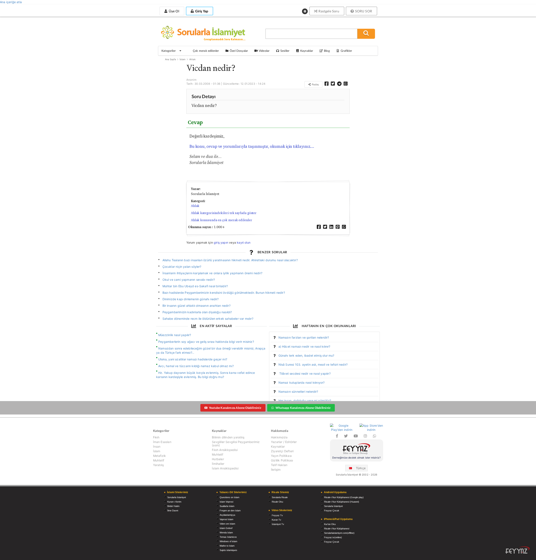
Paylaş (315, 84)
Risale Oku (277, 501)
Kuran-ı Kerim (174, 501)
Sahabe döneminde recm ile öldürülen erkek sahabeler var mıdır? (207, 318)
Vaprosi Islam (226, 519)
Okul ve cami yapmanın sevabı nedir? (188, 279)
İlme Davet (172, 510)
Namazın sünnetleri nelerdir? (298, 391)
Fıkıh (156, 437)
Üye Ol (173, 11)
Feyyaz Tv (277, 515)
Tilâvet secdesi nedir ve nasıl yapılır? (304, 373)
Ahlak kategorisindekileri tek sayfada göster (223, 213)
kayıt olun (243, 242)
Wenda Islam (226, 532)
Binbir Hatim (173, 506)
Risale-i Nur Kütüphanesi (336, 528)
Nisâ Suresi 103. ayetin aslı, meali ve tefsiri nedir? (313, 364)
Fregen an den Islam (230, 510)
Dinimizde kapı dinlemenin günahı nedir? (190, 299)
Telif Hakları (279, 465)
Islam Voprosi (226, 501)
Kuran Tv (276, 519)
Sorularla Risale (280, 497)
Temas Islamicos (228, 537)
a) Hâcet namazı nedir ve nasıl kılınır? (304, 346)
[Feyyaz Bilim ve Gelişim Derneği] (356, 449)
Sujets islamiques (228, 550)
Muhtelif (158, 460)
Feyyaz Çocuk (331, 510)
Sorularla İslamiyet (176, 497)
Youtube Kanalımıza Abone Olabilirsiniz (235, 407)
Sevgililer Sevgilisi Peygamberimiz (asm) (236, 443)
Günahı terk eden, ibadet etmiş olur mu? (306, 355)
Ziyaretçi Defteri (282, 451)
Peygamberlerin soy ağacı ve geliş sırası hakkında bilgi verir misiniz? (206, 341)
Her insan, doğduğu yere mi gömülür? (304, 400)
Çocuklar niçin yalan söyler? (181, 266)
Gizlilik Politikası (282, 460)
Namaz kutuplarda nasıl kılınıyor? (301, 382)
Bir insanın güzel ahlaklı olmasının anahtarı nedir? (196, 305)
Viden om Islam (227, 523)
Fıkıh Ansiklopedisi (224, 450)
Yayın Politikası (281, 455)
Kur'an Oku (330, 524)
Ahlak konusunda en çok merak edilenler (221, 220)
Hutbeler (218, 459)
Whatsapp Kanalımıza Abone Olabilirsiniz (303, 407)
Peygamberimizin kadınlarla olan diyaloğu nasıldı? (197, 312)
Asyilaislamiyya (227, 515)
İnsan (157, 446)
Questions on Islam (229, 497)
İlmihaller (218, 463)
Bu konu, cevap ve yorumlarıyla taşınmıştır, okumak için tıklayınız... (251, 146)
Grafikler (346, 50)
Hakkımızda (279, 437)
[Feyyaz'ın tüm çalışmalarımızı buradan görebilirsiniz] (517, 550)
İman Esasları (162, 442)
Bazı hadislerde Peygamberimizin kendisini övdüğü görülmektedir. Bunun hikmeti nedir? (223, 292)
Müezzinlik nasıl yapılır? (174, 335)
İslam (183, 59)
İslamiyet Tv (278, 524)
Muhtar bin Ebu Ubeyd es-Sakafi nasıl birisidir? (195, 286)
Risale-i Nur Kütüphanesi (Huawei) (341, 501)
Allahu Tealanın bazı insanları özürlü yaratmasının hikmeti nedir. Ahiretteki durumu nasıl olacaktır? (230, 260)
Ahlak (192, 59)
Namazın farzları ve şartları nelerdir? (303, 337)
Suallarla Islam (227, 506)
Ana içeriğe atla (11, 2)
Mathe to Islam (227, 545)
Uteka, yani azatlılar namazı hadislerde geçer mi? (192, 359)
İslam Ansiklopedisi (225, 468)
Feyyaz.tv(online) (333, 537)
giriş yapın (221, 242)
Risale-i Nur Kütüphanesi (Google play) (344, 497)
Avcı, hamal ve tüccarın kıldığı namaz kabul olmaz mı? (196, 366)
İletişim (276, 469)
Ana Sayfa (170, 59)
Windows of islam (228, 541)
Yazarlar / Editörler (284, 442)
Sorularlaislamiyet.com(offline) (339, 533)
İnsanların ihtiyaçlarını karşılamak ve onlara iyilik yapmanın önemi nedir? (212, 273)
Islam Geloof (226, 528)
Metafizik (159, 455)
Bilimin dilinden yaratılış (228, 437)
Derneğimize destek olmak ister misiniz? (356, 457)
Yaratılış (158, 465)
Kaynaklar (278, 446)
